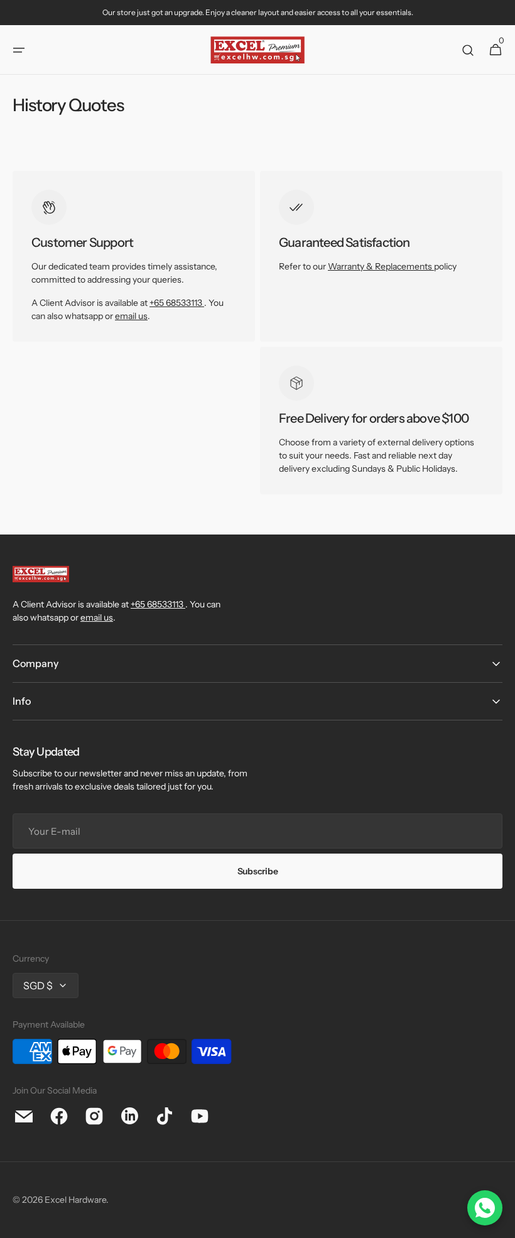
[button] (19, 50)
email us (131, 316)
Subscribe (257, 871)
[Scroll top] (500, 1223)
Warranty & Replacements (381, 266)
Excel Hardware (75, 1199)
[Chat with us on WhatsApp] (484, 1207)
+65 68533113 (175, 302)
